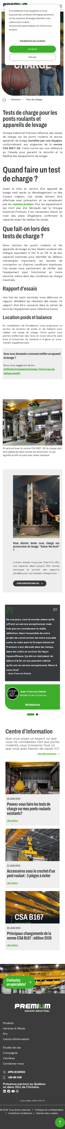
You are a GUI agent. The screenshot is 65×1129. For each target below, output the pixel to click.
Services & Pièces (14, 1028)
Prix (5, 1034)
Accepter (32, 49)
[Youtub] (13, 1091)
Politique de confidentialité (49, 1109)
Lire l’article (12, 821)
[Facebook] (8, 1091)
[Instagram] (17, 1091)
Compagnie (10, 1053)
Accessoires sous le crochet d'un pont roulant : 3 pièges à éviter (31, 873)
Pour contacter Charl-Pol (28, 583)
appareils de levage (15, 249)
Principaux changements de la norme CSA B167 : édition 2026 (29, 935)
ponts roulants (40, 245)
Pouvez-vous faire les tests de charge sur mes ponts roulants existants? (29, 809)
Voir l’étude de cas (32, 704)
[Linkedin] (4, 1091)
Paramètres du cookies (32, 41)
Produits (8, 1023)
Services (16, 99)
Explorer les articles (47, 754)
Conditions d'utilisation (20, 1113)
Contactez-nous (13, 1063)
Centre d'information (16, 1039)
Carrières (9, 1058)
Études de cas (12, 1047)
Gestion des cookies (47, 1113)
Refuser (32, 57)
